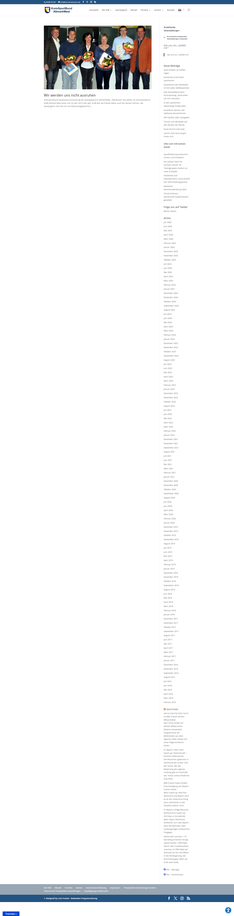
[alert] (177, 37)
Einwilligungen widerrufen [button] (96, 891)
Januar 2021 (169, 476)
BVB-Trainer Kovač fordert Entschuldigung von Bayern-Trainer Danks (176, 786)
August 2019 (169, 543)
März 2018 (168, 606)
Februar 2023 (170, 385)
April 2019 (168, 560)
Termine (144, 10)
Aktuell (134, 10)
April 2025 (168, 276)
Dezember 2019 (171, 527)
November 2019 (171, 531)
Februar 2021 (170, 472)
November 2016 (171, 669)
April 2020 (168, 510)
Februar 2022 (170, 431)
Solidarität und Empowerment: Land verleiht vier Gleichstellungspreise (177, 178)
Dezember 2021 (171, 439)
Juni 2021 (168, 460)
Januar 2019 (169, 568)
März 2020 (168, 514)
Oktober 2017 (170, 627)
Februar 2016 (170, 702)
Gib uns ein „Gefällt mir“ (175, 46)
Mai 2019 (168, 556)
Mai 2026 (168, 230)
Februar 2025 (170, 285)
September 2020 (171, 493)
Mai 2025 (168, 272)
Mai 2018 (168, 598)
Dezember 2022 (171, 393)
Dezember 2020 (171, 481)
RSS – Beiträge (172, 869)
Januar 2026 (169, 247)
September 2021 (171, 447)
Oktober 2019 (170, 535)
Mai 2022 (168, 418)
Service (157, 10)
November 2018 (171, 577)
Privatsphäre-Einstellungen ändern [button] (140, 887)
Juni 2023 (168, 368)
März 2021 (168, 468)
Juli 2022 (167, 410)
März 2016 (168, 698)
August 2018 (169, 589)
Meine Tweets (170, 211)
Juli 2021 (167, 456)
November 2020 (171, 485)
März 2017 (168, 652)
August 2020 (169, 497)
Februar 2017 (170, 656)
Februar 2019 (170, 564)
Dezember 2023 (171, 343)
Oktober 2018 (170, 581)
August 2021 (169, 451)
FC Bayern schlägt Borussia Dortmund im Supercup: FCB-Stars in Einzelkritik (176, 812)
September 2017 (171, 631)
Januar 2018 (169, 614)
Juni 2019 (168, 552)
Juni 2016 (168, 685)
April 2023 (168, 376)
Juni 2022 (168, 414)
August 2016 (169, 677)
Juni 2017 (168, 639)
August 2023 (169, 360)
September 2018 (171, 585)
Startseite (93, 10)
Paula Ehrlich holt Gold (174, 129)
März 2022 (168, 426)
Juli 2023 (167, 364)
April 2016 (168, 694)
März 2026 (168, 239)
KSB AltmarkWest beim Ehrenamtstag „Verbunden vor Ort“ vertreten (176, 95)
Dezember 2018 (171, 573)
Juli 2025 (167, 264)
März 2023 (168, 381)
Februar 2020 (170, 518)
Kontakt (171, 10)
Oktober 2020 (170, 489)
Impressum (115, 887)
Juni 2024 (168, 318)
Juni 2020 (168, 506)
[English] (181, 12)
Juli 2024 (167, 314)
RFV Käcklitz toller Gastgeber (177, 117)
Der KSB (105, 10)
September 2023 (171, 355)
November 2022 (171, 397)
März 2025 (168, 280)
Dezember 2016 (171, 664)
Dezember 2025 (171, 251)
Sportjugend (121, 10)
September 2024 (171, 305)
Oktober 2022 (170, 401)
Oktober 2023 (170, 351)
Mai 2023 (168, 372)
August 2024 (169, 309)
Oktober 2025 (170, 259)
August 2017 (169, 635)
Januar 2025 (169, 289)
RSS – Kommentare (174, 874)
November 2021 (171, 443)
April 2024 (168, 326)
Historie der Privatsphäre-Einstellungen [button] (62, 891)
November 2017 (171, 623)
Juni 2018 (168, 593)
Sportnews (172, 709)
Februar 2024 (170, 335)
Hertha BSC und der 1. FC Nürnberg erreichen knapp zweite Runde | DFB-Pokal (176, 839)
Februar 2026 (170, 243)
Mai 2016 (168, 689)
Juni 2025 (168, 268)
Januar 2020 (169, 522)
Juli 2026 (167, 222)
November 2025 (171, 255)
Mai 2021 (168, 464)
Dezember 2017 (171, 618)
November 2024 (171, 297)
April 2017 (168, 648)
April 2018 (168, 602)
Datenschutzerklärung (96, 887)
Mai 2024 (168, 322)
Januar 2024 (169, 339)
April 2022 (168, 422)
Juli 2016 (167, 681)
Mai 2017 (168, 643)
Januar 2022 (169, 435)
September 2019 (171, 539)
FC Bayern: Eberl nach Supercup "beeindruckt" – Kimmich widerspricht (175, 753)
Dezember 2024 (171, 293)
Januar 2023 (169, 389)
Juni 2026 (168, 226)
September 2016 (171, 673)
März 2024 (168, 330)
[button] (228, 910)
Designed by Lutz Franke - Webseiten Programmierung (71, 898)
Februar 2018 (170, 610)
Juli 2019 (167, 548)
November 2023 (171, 347)
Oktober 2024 (170, 301)
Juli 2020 (167, 502)
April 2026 (168, 234)
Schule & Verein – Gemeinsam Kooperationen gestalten (176, 196)
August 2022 (169, 406)
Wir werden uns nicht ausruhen (70, 95)
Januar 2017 (169, 660)
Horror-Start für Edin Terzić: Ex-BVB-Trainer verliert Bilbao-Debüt (176, 716)
